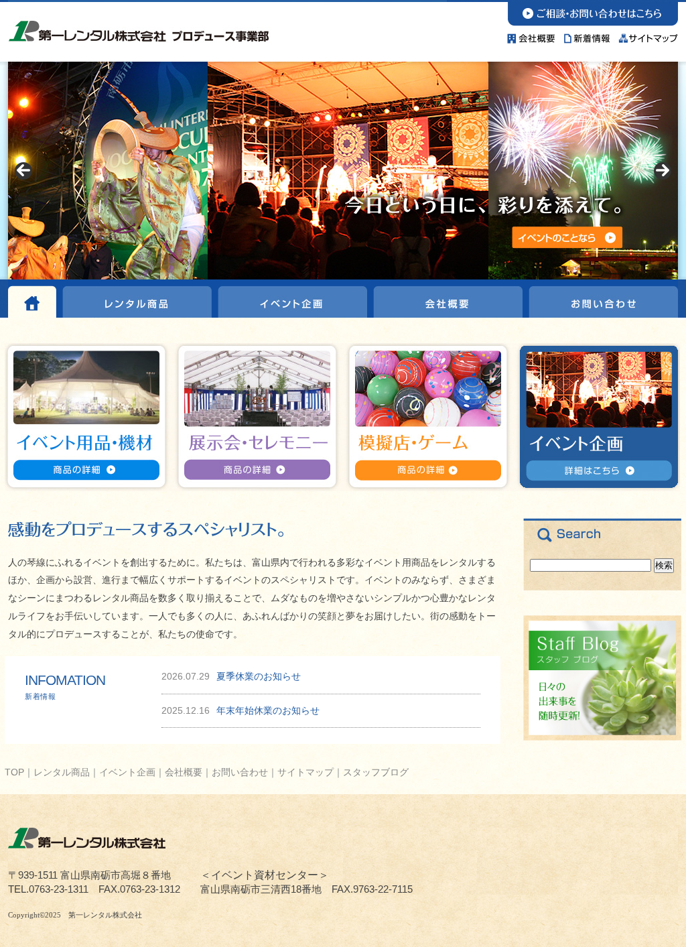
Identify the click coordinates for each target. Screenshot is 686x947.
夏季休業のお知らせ (258, 676)
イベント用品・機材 (89, 417)
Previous (23, 171)
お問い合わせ (592, 13)
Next (662, 171)
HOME (33, 299)
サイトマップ (646, 35)
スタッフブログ (376, 772)
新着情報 (587, 35)
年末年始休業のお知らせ (268, 710)
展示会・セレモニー (258, 417)
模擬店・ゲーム (426, 417)
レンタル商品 (136, 299)
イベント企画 (291, 299)
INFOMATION (65, 686)
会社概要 (533, 35)
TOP (14, 772)
